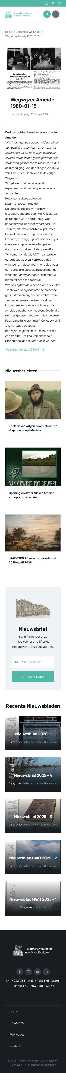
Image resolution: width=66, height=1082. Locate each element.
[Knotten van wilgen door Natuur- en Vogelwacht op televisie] (33, 383)
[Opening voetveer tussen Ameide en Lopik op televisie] (33, 450)
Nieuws (39, 741)
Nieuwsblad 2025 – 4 (33, 775)
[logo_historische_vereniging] (18, 11)
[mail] (59, 3)
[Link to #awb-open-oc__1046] (47, 14)
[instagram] (46, 3)
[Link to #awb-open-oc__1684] (55, 14)
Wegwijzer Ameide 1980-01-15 (24, 349)
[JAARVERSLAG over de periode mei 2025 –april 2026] (33, 517)
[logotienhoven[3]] (33, 945)
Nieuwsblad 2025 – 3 (33, 816)
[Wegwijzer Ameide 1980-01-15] (33, 48)
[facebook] (40, 3)
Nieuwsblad (50, 741)
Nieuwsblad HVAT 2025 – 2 (33, 858)
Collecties (28, 741)
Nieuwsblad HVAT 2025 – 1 (33, 899)
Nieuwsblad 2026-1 (33, 734)
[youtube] (53, 3)
